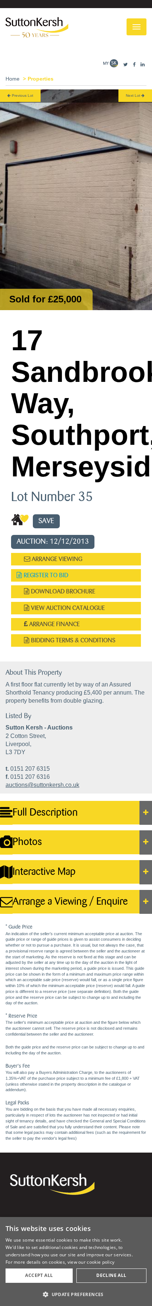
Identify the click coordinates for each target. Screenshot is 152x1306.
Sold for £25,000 (45, 299)
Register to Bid (45, 575)
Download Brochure (62, 591)
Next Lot (133, 95)
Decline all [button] (111, 1275)
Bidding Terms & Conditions (72, 640)
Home (13, 79)
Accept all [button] (39, 1275)
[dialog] (76, 1261)
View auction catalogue (67, 608)
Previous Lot (22, 95)
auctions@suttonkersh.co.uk (42, 785)
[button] (76, 1294)
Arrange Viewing (56, 559)
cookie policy (100, 1262)
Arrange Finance (54, 624)
